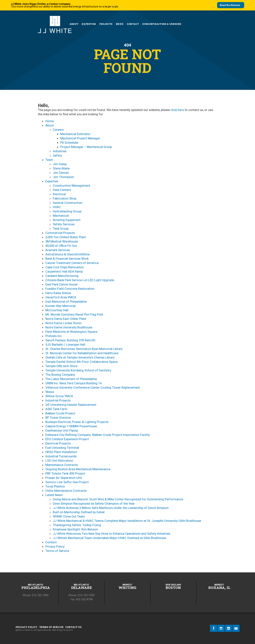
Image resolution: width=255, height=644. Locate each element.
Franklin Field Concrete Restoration (69, 289)
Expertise (89, 23)
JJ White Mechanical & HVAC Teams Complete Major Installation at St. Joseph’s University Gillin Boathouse (127, 521)
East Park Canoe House (61, 284)
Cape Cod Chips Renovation (64, 267)
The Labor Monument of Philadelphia (71, 379)
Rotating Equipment (66, 220)
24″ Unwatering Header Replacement (70, 405)
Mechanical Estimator (75, 134)
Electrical (59, 194)
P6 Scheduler (69, 142)
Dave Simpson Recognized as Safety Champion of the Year (94, 503)
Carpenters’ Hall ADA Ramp (64, 271)
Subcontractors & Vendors (161, 23)
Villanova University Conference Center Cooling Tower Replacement (92, 387)
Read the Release (230, 5)
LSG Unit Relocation (59, 460)
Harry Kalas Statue (58, 293)
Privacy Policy (55, 546)
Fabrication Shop (64, 198)
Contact (133, 23)
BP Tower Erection (58, 417)
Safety (57, 155)
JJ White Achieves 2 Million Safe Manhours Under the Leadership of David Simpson (111, 508)
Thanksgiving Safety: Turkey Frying (77, 525)
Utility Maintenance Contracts (66, 490)
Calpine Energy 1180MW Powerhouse (71, 426)
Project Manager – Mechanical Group (86, 147)
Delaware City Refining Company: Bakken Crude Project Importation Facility (97, 435)
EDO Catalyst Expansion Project (67, 439)
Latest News (54, 495)
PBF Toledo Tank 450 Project (65, 473)
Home (49, 121)
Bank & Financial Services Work (66, 258)
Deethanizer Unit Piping (61, 430)
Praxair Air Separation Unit (63, 478)
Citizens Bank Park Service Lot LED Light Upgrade (79, 280)
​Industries (59, 151)
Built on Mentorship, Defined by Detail (79, 512)
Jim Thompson (63, 177)
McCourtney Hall (56, 310)
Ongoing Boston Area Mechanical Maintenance (77, 469)
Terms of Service (57, 551)
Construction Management (71, 185)
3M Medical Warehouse (61, 241)
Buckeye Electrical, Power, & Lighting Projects (76, 422)
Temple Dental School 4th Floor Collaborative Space (81, 362)
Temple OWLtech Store (61, 366)
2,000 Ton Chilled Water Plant (65, 237)
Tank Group (61, 228)
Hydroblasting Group (67, 211)
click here (177, 110)
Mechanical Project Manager (80, 138)
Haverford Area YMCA (60, 297)
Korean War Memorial (60, 306)
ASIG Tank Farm (56, 409)
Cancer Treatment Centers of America (72, 263)
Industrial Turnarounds (61, 456)
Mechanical (61, 215)
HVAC (57, 207)
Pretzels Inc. (53, 336)
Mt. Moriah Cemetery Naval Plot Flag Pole (74, 314)
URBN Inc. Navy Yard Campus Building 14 (73, 383)
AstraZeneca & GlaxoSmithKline (67, 254)
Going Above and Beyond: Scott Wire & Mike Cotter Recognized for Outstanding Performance (118, 499)
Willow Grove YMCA (59, 396)
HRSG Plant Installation (61, 452)
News (119, 23)
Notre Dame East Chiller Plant (65, 319)
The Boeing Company (60, 374)
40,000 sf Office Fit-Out (61, 246)
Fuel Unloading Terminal (62, 448)
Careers (58, 130)
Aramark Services (57, 250)
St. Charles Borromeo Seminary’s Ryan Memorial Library (84, 349)
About (73, 23)
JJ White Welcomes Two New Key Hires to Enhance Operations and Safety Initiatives (111, 533)
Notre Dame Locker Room (63, 323)
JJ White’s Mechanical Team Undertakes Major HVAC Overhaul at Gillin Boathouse (109, 538)
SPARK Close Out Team (69, 516)
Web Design (57, 630)
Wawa (49, 392)
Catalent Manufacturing (61, 276)
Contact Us (73, 627)
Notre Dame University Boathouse (68, 327)
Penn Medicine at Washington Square (71, 331)
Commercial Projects (60, 233)
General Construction (67, 203)
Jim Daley (60, 164)
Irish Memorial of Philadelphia (66, 301)
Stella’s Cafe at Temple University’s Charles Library (80, 357)
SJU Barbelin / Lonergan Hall (65, 344)
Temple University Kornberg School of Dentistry (78, 370)
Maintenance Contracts (61, 465)
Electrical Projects (58, 443)
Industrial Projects (58, 400)
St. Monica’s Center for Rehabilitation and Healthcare (82, 353)
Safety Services (63, 224)
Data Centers (62, 190)
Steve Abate (61, 168)
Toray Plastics (55, 486)
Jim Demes (61, 172)
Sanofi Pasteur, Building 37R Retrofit (70, 340)
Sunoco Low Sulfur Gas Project (67, 482)
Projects (105, 23)
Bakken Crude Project (60, 413)
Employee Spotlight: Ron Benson (75, 529)
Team (49, 160)
